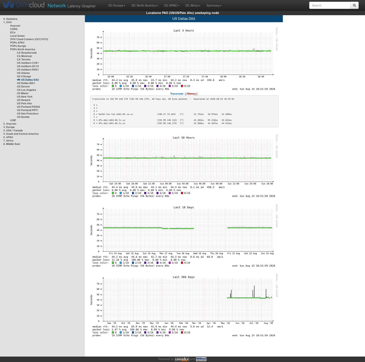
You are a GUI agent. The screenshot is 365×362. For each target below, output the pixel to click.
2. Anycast (9, 123)
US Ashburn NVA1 (28, 69)
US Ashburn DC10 (28, 66)
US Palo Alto (24, 103)
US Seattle (23, 117)
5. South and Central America (21, 134)
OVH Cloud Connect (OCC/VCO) (29, 39)
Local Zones (17, 36)
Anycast (15, 25)
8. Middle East (11, 144)
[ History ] (191, 93)
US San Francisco (27, 113)
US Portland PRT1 (27, 110)
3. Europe (9, 127)
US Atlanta (23, 73)
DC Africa (191, 5)
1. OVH (7, 22)
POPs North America (22, 49)
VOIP (13, 120)
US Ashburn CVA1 (28, 63)
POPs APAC (17, 42)
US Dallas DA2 (30, 80)
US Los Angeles (26, 90)
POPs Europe (18, 46)
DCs (12, 32)
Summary (213, 5)
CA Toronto (23, 59)
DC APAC (170, 5)
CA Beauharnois (27, 52)
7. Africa (8, 140)
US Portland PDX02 (28, 107)
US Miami (22, 93)
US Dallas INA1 (26, 83)
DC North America (144, 5)
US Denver (23, 86)
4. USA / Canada (13, 130)
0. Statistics (10, 19)
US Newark (23, 100)
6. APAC (8, 137)
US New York (25, 96)
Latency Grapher (72, 5)
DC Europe (115, 5)
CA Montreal (24, 56)
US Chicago (24, 76)
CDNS (14, 29)
